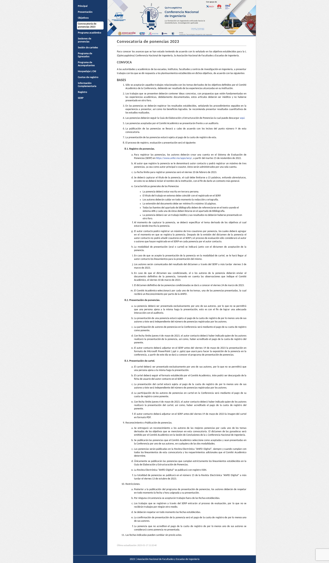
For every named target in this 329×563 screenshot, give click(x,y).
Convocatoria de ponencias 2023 (87, 25)
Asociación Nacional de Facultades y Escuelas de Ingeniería (168, 559)
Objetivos (83, 18)
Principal (82, 6)
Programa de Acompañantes (86, 64)
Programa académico (89, 32)
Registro (82, 92)
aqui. (242, 118)
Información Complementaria (87, 85)
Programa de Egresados (85, 55)
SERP (80, 98)
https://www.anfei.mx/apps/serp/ (174, 158)
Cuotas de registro (88, 77)
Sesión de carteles (88, 47)
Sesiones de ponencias (84, 40)
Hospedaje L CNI (87, 71)
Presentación (85, 12)
